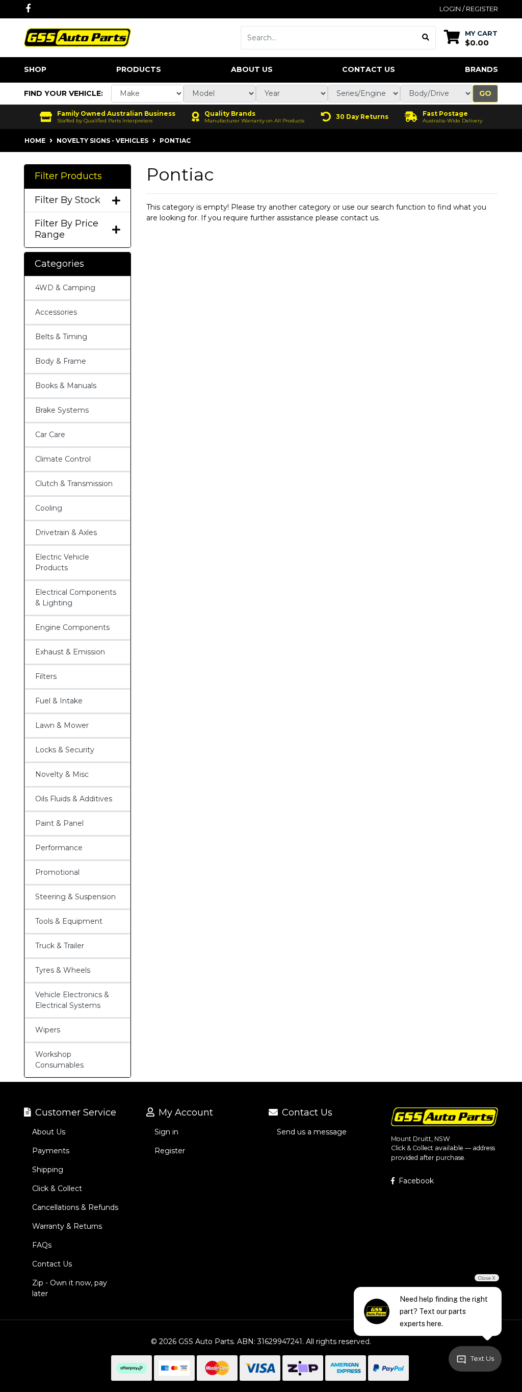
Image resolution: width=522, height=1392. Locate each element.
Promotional (57, 872)
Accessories (56, 312)
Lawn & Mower (62, 725)
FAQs (41, 1245)
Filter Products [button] (68, 176)
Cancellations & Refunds (75, 1207)
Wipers (47, 1029)
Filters (46, 676)
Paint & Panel (59, 823)
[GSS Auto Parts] (77, 36)
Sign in (166, 1131)
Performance (59, 847)
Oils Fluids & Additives (73, 798)
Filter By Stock (67, 200)
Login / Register (468, 9)
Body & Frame (60, 361)
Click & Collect (57, 1188)
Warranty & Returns (67, 1226)
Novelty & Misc (62, 774)
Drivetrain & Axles (66, 532)
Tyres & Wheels (62, 970)
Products (138, 69)
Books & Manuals (65, 385)
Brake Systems (62, 410)
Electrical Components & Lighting (75, 598)
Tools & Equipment (68, 921)
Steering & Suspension (75, 896)
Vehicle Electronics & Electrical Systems (72, 1000)
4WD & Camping (65, 287)
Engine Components (72, 627)
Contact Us (368, 69)
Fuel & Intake (59, 700)
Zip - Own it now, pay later (69, 1288)
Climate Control (63, 459)
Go (485, 93)
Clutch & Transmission (74, 483)
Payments (50, 1150)
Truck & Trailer (59, 945)
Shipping (47, 1169)
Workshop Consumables (59, 1060)
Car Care (50, 434)
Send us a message (312, 1131)
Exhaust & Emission (70, 651)
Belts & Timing (61, 336)
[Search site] (426, 37)
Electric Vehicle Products (62, 562)
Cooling (48, 508)
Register (169, 1150)
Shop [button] (35, 69)
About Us (252, 69)
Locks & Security (64, 749)
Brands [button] (481, 69)
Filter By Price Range (66, 229)
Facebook (415, 1180)
